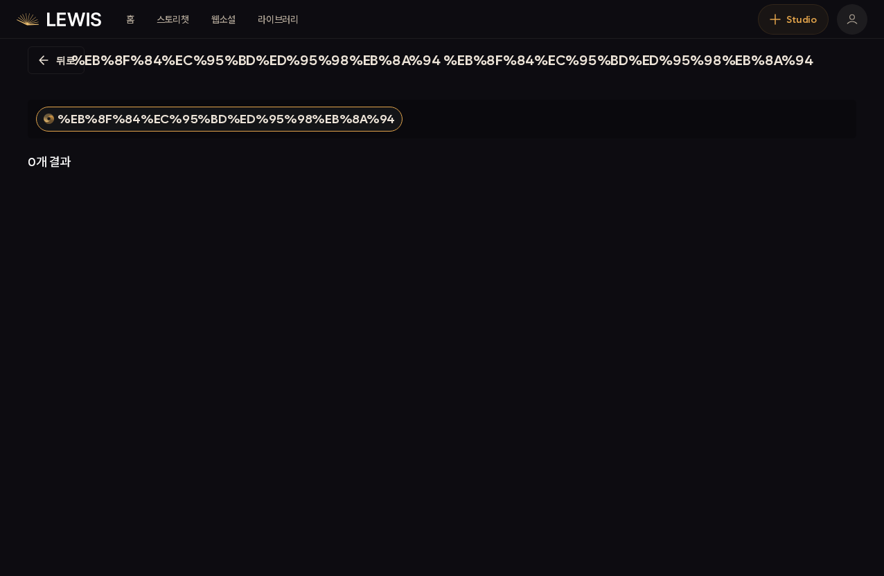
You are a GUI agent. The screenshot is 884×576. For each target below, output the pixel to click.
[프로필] (852, 19)
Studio (801, 19)
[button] (219, 119)
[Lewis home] (59, 19)
